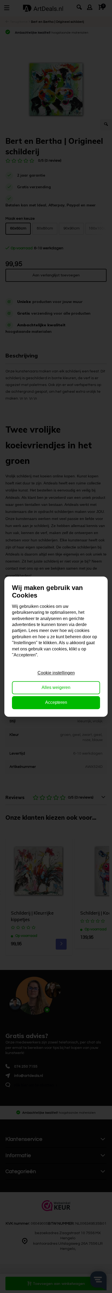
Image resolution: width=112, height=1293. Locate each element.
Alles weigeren (56, 687)
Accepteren (56, 702)
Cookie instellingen (56, 673)
